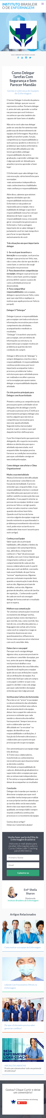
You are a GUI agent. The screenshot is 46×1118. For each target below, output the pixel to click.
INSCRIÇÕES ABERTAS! (15, 1065)
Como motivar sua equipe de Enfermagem (22, 947)
